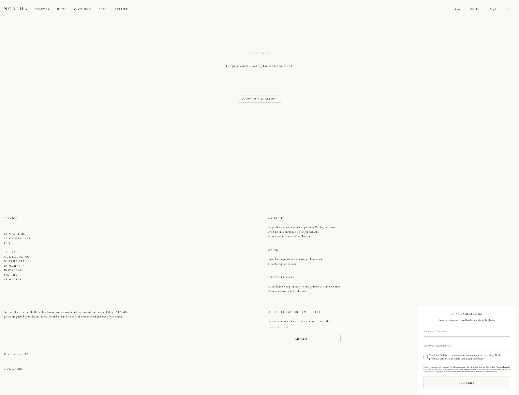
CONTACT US (14, 234)
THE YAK (11, 252)
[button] (46, 9)
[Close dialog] (510, 311)
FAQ (7, 243)
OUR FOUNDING (16, 257)
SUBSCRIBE (304, 339)
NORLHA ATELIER (18, 261)
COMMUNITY (14, 266)
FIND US (10, 275)
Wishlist (476, 9)
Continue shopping (259, 99)
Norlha (18, 369)
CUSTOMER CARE (17, 238)
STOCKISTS (12, 279)
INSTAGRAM (13, 270)
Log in (494, 9)
